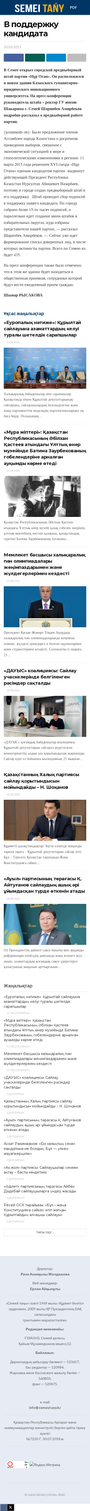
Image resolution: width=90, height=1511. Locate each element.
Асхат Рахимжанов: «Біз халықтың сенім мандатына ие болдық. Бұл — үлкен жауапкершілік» (39, 1148)
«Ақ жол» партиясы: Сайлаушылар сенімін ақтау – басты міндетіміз (41, 1170)
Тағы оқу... (45, 1232)
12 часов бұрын (18, 1012)
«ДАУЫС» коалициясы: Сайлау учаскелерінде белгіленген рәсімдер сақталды (40, 677)
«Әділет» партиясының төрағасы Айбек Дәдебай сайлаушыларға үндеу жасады (40, 1189)
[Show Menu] (6, 7)
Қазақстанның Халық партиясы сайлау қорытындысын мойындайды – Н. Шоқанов (41, 781)
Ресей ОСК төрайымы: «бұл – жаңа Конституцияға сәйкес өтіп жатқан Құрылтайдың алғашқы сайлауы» (35, 1210)
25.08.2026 (13, 342)
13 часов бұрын (18, 1046)
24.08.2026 (13, 690)
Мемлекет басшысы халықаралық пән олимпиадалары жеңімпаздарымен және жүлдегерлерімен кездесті (40, 1058)
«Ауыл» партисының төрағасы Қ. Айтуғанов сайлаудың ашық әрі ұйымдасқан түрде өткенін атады (44, 885)
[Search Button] (84, 7)
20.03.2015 (12, 47)
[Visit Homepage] (39, 7)
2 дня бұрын (15, 1093)
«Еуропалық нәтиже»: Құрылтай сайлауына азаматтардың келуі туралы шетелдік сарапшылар (42, 329)
